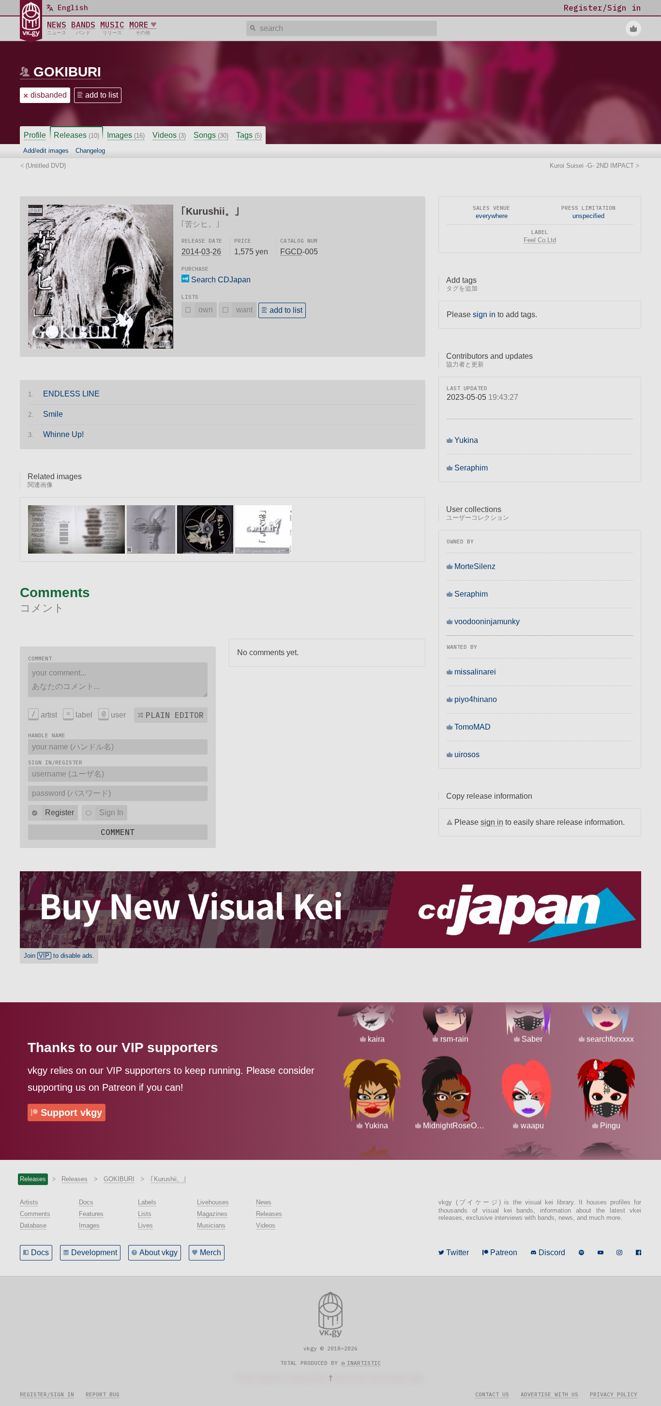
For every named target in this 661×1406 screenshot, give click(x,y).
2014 (190, 252)
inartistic (364, 1363)
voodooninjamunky (487, 621)
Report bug (103, 1394)
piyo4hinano (475, 699)
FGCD (291, 252)
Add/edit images (46, 150)
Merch (210, 1252)
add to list (101, 95)
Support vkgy (71, 1112)
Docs (40, 1252)
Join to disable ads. (59, 955)
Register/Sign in (47, 1394)
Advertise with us (549, 1394)
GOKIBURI (67, 71)
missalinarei (475, 672)
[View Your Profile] (633, 28)
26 (216, 252)
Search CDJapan (220, 280)
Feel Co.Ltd (540, 240)
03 (205, 252)
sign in (484, 314)
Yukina (466, 440)
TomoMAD (472, 727)
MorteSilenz (475, 566)
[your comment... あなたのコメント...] (118, 679)
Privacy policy (613, 1394)
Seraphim (471, 468)
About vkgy (158, 1252)
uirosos (467, 754)
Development (94, 1252)
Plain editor (175, 715)
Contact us (492, 1394)
